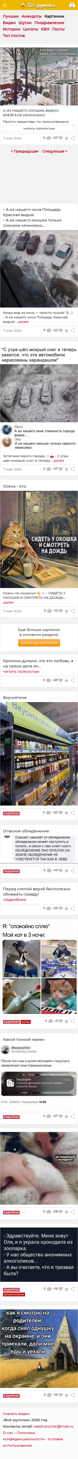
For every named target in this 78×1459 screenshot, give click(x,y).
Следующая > (54, 151)
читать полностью (21, 671)
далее (23, 322)
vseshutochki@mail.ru (53, 1426)
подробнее (14, 899)
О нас (8, 1433)
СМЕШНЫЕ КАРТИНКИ (39, 643)
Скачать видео (16, 1414)
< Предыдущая (24, 151)
